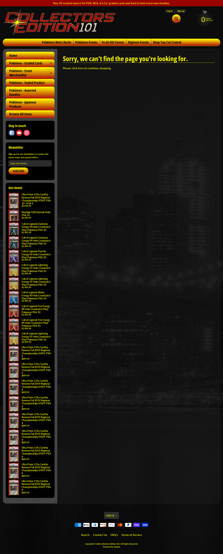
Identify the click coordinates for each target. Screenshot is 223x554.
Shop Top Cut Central (167, 42)
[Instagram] (27, 133)
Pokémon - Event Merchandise (32, 73)
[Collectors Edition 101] (59, 22)
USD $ (110, 515)
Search (85, 534)
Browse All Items (20, 114)
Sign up (180, 11)
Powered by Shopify (111, 547)
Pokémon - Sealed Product (27, 82)
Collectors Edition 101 (110, 544)
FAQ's (114, 534)
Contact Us (100, 534)
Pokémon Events (86, 42)
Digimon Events (138, 42)
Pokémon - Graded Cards (32, 64)
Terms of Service (131, 534)
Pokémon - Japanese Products (22, 104)
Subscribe (18, 171)
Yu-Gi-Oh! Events (113, 42)
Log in (169, 11)
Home (13, 55)
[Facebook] (12, 133)
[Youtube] (19, 133)
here (81, 68)
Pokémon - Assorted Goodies (22, 92)
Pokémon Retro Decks (56, 42)
